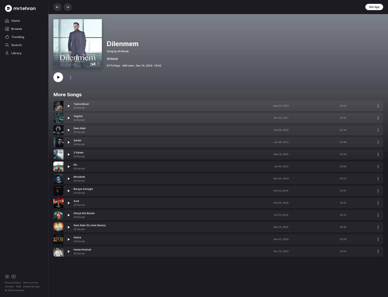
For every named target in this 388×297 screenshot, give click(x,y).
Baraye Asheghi (83, 188)
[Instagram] (7, 276)
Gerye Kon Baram (84, 213)
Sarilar (77, 140)
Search (16, 45)
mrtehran (19, 290)
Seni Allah (80, 128)
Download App (31, 286)
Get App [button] (374, 6)
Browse (16, 29)
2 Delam (78, 152)
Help (18, 286)
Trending (17, 37)
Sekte (77, 237)
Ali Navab (112, 58)
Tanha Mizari (81, 104)
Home (15, 20)
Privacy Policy (13, 282)
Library (16, 53)
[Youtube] (13, 276)
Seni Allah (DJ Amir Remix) (90, 225)
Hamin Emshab (82, 249)
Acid (76, 201)
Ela (75, 164)
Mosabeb (79, 176)
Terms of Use (30, 282)
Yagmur (78, 116)
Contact (9, 286)
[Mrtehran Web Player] (24, 8)
